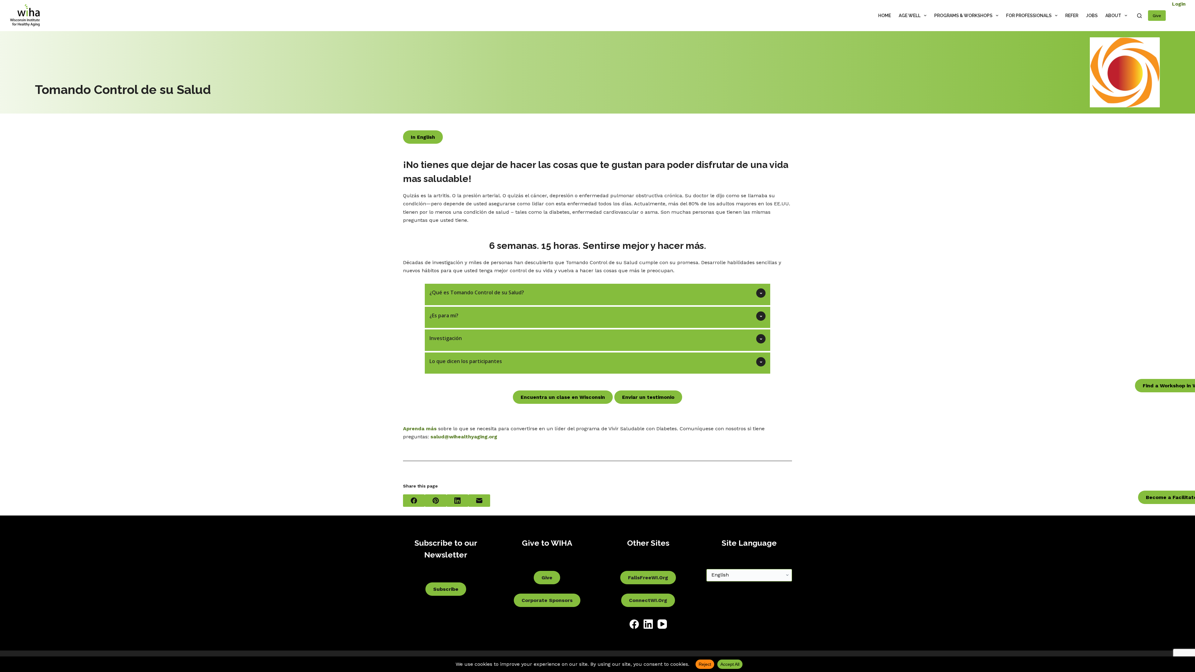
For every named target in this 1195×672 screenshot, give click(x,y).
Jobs (1092, 15)
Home (884, 15)
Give (1157, 15)
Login (1179, 4)
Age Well (910, 15)
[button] (597, 294)
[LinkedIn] (457, 500)
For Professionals (1029, 15)
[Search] (1139, 15)
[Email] (479, 500)
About (1113, 15)
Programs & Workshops (963, 15)
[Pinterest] (436, 500)
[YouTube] (662, 624)
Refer (1071, 15)
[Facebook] (414, 500)
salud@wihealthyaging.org (463, 437)
